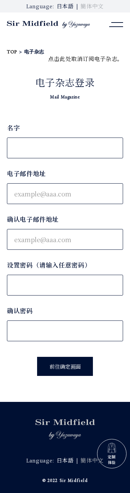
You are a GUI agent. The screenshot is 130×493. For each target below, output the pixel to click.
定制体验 (112, 459)
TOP (12, 52)
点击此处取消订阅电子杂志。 (85, 59)
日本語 (65, 6)
